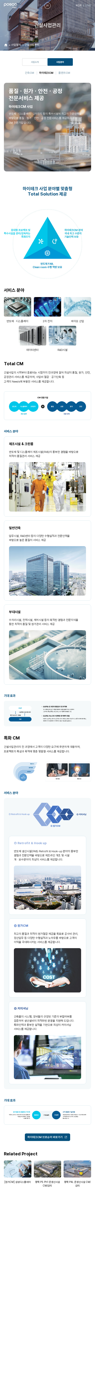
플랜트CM (64, 73)
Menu (47, 5)
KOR (79, 5)
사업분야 (60, 62)
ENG (88, 5)
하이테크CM (46, 73)
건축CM (29, 73)
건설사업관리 (32, 45)
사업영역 (16, 45)
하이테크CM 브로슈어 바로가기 (45, 1137)
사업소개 (35, 62)
